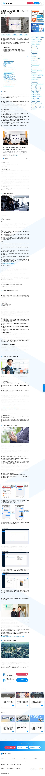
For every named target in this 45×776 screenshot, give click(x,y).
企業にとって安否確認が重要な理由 (9, 61)
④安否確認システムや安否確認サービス (9, 67)
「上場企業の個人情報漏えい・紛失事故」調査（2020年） (11, 407)
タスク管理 (41, 75)
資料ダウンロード (30, 3)
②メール (5, 65)
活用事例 (34, 100)
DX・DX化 (9, 34)
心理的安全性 (34, 96)
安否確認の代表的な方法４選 (7, 63)
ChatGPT (34, 39)
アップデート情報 (13, 764)
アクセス (31, 770)
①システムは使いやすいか (7, 75)
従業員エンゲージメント (36, 94)
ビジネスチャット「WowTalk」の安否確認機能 (10, 80)
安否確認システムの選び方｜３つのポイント (9, 74)
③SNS (5, 66)
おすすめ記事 (34, 56)
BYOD (42, 37)
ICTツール (34, 41)
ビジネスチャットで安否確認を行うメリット (10, 79)
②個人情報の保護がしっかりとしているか (9, 76)
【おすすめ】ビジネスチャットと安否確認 (9, 78)
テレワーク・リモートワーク (36, 77)
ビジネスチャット (15, 34)
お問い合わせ (37, 3)
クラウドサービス (35, 60)
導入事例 (14, 758)
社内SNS (26, 34)
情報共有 (40, 96)
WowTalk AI (34, 45)
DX (5, 15)
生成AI (38, 100)
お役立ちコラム (3, 764)
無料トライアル (20, 747)
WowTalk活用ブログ (21, 680)
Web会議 (38, 43)
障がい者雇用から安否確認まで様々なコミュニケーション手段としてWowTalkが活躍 (12, 636)
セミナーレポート (35, 75)
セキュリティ (34, 73)
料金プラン (25, 758)
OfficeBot (39, 41)
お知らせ (8, 764)
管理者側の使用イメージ (8, 82)
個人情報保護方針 (3, 768)
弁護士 (37, 92)
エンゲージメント (35, 54)
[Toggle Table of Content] (27, 56)
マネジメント (34, 83)
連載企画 (34, 109)
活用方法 (36, 758)
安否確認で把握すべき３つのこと (8, 62)
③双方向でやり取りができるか (8, 77)
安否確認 (21, 34)
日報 (33, 98)
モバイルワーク (41, 83)
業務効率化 (38, 98)
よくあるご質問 (19, 764)
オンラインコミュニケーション (36, 58)
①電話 (5, 64)
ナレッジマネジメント (35, 79)
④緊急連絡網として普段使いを (8, 73)
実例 (33, 92)
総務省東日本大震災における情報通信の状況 (9, 263)
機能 (3, 758)
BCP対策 (4, 34)
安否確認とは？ (5, 59)
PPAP (33, 43)
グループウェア (35, 62)
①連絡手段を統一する (7, 69)
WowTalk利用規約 (18, 768)
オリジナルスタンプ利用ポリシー (11, 768)
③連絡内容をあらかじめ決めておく (9, 72)
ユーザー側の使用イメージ (8, 81)
